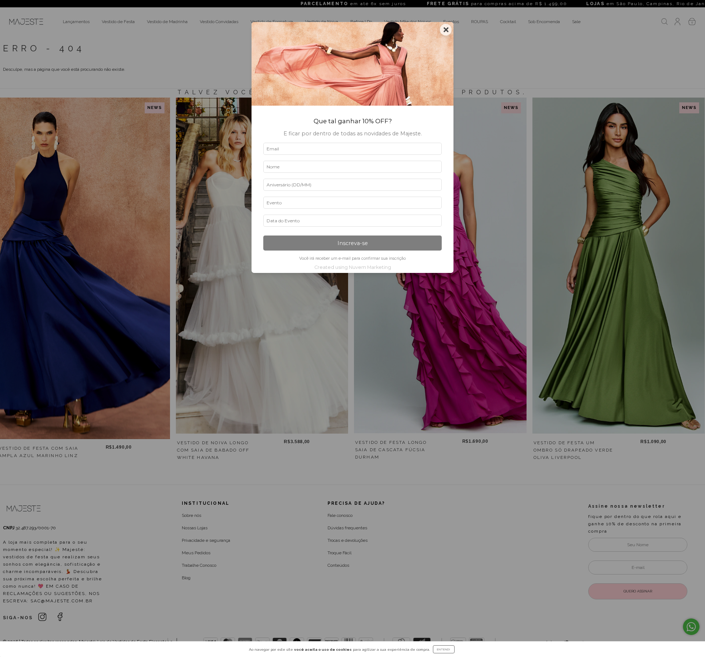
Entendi (444, 649)
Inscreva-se (352, 243)
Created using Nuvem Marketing (352, 267)
